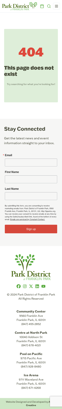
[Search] (49, 6)
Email (8, 155)
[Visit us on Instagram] (25, 286)
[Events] (42, 6)
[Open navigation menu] (56, 6)
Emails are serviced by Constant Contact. (27, 219)
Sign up (31, 229)
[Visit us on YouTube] (43, 286)
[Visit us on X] (31, 286)
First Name (12, 172)
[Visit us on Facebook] (19, 286)
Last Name (12, 188)
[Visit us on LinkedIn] (37, 286)
